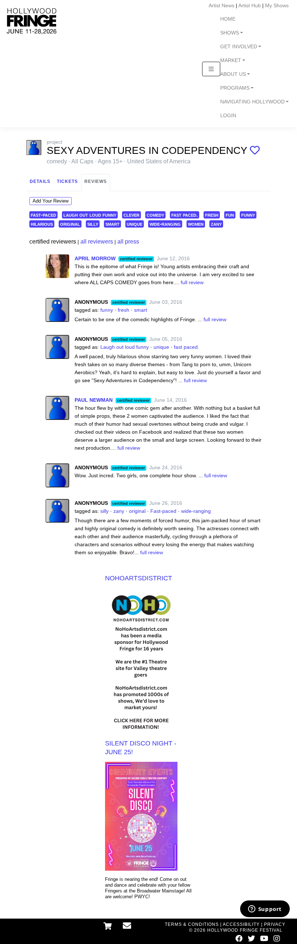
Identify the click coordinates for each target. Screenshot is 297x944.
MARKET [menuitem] (230, 60)
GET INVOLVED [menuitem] (238, 46)
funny (248, 215)
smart (112, 224)
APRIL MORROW (95, 258)
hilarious (42, 224)
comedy (155, 215)
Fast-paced (163, 511)
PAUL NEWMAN (94, 400)
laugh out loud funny (89, 215)
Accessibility (241, 924)
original (70, 224)
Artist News (221, 5)
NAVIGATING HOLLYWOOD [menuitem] (252, 102)
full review (192, 282)
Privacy (274, 924)
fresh (211, 215)
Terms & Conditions (192, 924)
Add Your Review (50, 201)
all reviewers (96, 241)
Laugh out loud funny (124, 347)
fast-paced (43, 215)
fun (230, 215)
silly (92, 224)
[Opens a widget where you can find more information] (265, 909)
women (196, 224)
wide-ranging (165, 224)
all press (128, 241)
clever (131, 215)
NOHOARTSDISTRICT (138, 578)
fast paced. (184, 215)
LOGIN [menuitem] (228, 115)
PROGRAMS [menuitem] (235, 88)
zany (216, 224)
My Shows (277, 5)
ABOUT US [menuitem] (233, 74)
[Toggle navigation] (211, 69)
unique (134, 224)
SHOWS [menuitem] (229, 33)
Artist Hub (249, 5)
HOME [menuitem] (227, 19)
